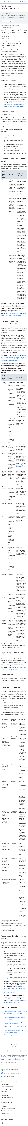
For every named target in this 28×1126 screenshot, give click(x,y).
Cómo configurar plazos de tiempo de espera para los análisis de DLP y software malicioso (15, 1013)
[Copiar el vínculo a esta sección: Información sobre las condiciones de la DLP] (19, 323)
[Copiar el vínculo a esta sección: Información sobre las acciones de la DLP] (9, 161)
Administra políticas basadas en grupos (14, 106)
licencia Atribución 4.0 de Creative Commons (17, 1056)
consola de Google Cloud (6, 1102)
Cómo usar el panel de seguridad (15, 979)
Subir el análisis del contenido (13, 313)
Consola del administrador (7, 1097)
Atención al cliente (5, 1113)
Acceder (24, 1)
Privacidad (10, 1119)
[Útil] (13, 1047)
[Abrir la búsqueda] (20, 2)
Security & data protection (12, 8)
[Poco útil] (15, 1047)
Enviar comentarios (14, 1051)
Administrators (6, 6)
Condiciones (4, 1119)
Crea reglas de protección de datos (10, 682)
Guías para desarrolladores (7, 1086)
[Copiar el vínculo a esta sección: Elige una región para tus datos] (2, 655)
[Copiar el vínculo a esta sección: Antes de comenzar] (17, 81)
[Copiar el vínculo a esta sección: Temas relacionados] (18, 1008)
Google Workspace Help (6, 25)
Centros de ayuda (5, 1084)
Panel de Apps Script (6, 1100)
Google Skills (4, 1091)
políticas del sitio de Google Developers (9, 1061)
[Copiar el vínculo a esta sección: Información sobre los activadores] (11, 114)
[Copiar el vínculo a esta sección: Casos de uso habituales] (22, 688)
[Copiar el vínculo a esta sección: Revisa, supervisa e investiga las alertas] (8, 938)
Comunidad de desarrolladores (8, 1110)
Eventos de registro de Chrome (12, 1035)
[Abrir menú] (2, 1)
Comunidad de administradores (8, 1108)
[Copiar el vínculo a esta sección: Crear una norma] (15, 675)
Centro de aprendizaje (6, 1089)
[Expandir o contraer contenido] (10, 36)
